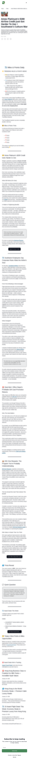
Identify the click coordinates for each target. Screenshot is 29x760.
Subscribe (14, 750)
